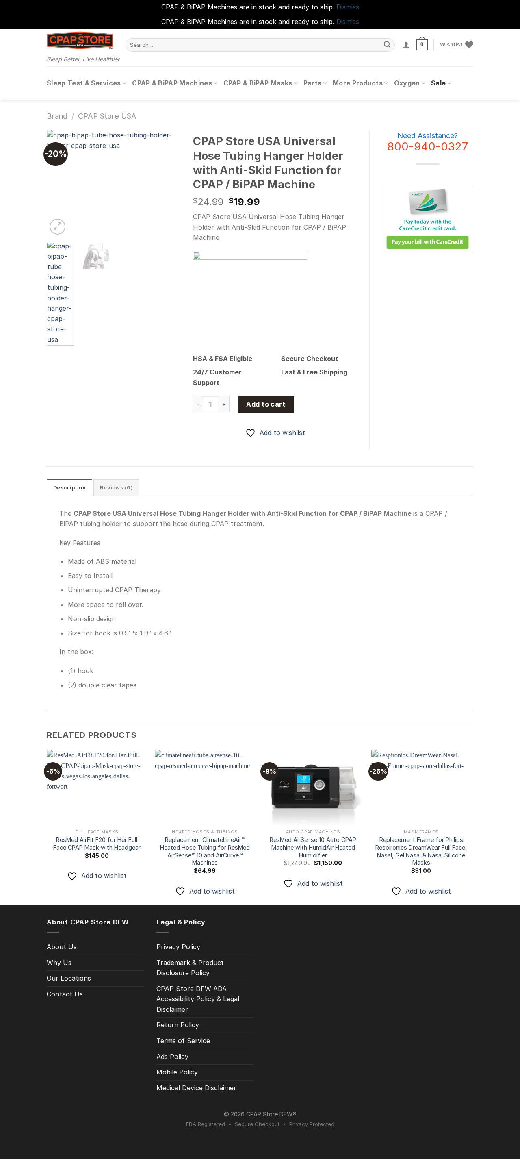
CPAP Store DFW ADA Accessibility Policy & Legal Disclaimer (197, 999)
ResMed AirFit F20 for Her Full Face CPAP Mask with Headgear (97, 843)
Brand (57, 115)
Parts (312, 83)
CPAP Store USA (107, 115)
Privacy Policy (178, 947)
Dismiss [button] (347, 7)
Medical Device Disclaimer (196, 1088)
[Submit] (387, 45)
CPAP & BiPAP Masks (257, 83)
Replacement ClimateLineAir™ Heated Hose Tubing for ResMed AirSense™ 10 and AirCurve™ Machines (205, 851)
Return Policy (177, 1025)
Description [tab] (69, 488)
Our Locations (69, 978)
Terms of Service (183, 1041)
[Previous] (59, 183)
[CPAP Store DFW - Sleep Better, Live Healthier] (80, 40)
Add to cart (265, 404)
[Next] (167, 183)
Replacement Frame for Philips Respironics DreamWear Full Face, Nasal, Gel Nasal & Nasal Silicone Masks (421, 851)
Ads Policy (172, 1056)
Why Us (59, 963)
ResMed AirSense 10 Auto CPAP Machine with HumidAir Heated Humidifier (313, 847)
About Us (62, 947)
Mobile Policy (177, 1072)
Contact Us (65, 994)
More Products (358, 83)
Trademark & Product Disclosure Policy (190, 968)
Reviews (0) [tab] (116, 488)
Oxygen (407, 83)
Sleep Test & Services (84, 83)
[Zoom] (57, 227)
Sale (438, 83)
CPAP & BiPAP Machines (172, 83)
